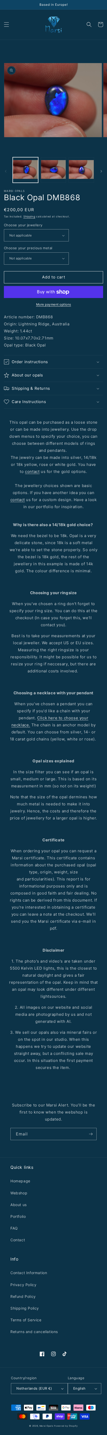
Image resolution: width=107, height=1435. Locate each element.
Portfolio (18, 1216)
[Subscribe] (90, 1134)
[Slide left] (5, 171)
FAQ (14, 1228)
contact (32, 471)
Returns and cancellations (34, 1331)
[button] (6, 24)
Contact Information (28, 1272)
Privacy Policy (23, 1284)
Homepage (20, 1181)
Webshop (18, 1193)
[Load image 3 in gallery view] (81, 170)
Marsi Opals (46, 1426)
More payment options (53, 304)
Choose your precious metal (28, 248)
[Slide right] (101, 171)
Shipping (29, 216)
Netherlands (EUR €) (34, 1388)
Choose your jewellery (23, 225)
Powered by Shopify (66, 1426)
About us (18, 1204)
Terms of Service (26, 1320)
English (79, 1388)
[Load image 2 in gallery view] (53, 170)
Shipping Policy (24, 1308)
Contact (17, 1240)
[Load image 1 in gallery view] (25, 170)
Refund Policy (23, 1296)
